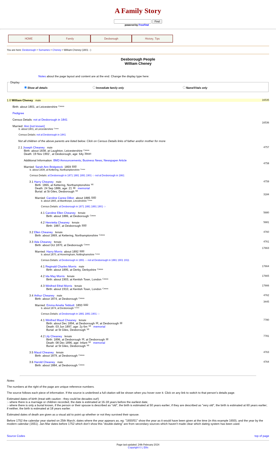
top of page (262, 435)
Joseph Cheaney (34, 147)
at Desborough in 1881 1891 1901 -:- (79, 313)
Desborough (111, 38)
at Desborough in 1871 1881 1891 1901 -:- (82, 206)
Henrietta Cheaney (57, 222)
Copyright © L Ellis (138, 447)
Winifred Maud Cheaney (60, 320)
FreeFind (144, 25)
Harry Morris (54, 251)
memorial (83, 188)
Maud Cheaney (44, 352)
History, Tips (152, 38)
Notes (42, 76)
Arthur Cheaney (44, 295)
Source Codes (16, 435)
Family (70, 38)
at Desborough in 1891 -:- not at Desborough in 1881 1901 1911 (94, 260)
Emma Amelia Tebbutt (60, 305)
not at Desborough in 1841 (50, 119)
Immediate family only (110, 88)
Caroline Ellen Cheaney (60, 212)
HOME (29, 38)
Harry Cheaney (44, 181)
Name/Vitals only (196, 88)
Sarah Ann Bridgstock (49, 166)
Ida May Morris (55, 276)
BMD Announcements (67, 160)
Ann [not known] (34, 126)
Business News (92, 160)
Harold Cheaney (44, 362)
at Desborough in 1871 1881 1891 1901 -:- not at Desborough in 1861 (86, 175)
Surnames (44, 50)
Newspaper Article (115, 160)
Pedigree (18, 113)
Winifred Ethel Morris (58, 285)
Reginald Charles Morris (60, 266)
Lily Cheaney (53, 336)
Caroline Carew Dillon (60, 197)
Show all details (37, 88)
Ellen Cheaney (43, 232)
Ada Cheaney (43, 241)
